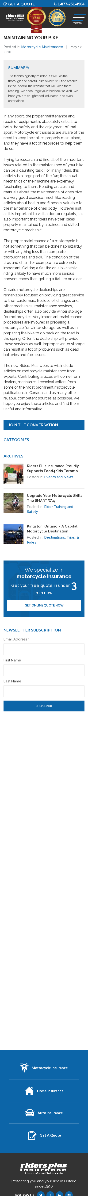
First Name (12, 660)
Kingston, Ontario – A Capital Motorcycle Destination (52, 528)
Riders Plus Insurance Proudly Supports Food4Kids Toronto (53, 468)
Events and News (58, 477)
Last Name (12, 681)
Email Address (16, 639)
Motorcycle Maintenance (42, 47)
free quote (41, 585)
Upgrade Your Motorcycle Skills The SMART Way (54, 498)
